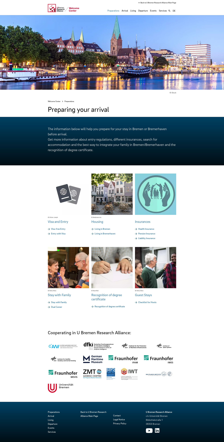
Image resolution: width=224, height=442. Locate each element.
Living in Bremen (102, 228)
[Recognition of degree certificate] (112, 287)
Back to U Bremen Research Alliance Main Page (158, 2)
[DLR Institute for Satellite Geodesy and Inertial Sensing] (63, 363)
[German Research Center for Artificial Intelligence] (98, 349)
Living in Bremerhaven (105, 233)
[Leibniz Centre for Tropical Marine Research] (92, 378)
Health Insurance (146, 228)
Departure (143, 10)
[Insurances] (155, 214)
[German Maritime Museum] (93, 362)
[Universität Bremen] (60, 392)
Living (133, 10)
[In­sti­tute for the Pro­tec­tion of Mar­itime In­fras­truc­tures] (134, 350)
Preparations (113, 10)
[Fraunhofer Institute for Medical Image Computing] (63, 377)
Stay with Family (59, 302)
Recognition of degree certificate (110, 306)
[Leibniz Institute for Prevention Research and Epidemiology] (111, 378)
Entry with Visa (58, 233)
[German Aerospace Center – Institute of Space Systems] (164, 349)
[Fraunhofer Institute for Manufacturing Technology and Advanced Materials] (123, 363)
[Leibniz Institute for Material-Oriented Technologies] (129, 379)
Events (153, 10)
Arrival (125, 10)
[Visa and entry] (68, 214)
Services (163, 10)
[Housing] (112, 214)
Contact (117, 415)
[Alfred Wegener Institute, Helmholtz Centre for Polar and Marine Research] (63, 348)
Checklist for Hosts (147, 302)
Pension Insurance (146, 233)
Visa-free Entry (58, 228)
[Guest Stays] (155, 287)
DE (174, 10)
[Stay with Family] (68, 287)
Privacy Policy (119, 423)
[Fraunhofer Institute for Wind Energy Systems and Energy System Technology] (158, 363)
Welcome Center (54, 101)
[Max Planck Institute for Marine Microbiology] (159, 376)
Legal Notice (119, 419)
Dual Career (56, 306)
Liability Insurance (146, 238)
